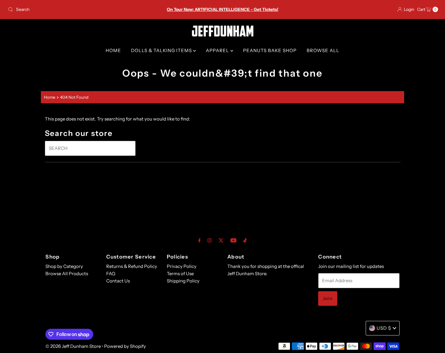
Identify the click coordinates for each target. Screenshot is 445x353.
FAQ (110, 273)
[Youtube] (233, 240)
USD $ (384, 328)
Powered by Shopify (125, 346)
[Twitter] (221, 240)
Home (49, 97)
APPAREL (218, 50)
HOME (113, 50)
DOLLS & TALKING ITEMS (162, 50)
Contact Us (118, 281)
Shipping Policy (183, 281)
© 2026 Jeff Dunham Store (73, 346)
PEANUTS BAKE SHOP (270, 50)
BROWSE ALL (323, 50)
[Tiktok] (245, 240)
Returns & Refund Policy (131, 266)
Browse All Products (66, 273)
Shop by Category (64, 266)
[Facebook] (199, 240)
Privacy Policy (181, 266)
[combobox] (76, 9)
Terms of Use (180, 273)
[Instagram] (209, 240)
